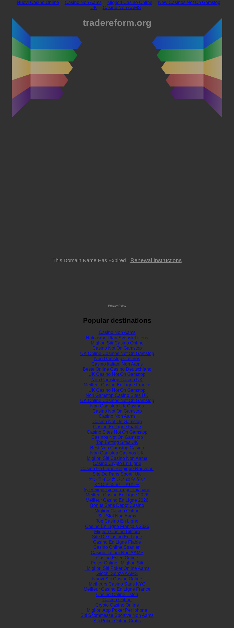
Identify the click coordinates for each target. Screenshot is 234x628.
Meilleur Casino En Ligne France (117, 384)
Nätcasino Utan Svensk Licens (117, 337)
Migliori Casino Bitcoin (117, 531)
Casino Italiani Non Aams (117, 364)
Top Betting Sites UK (117, 442)
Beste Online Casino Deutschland (117, 369)
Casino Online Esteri (117, 594)
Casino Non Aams (117, 332)
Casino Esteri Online (117, 557)
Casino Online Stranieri (117, 547)
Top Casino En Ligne (117, 521)
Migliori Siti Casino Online (117, 342)
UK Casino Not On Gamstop (117, 374)
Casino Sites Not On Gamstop (117, 432)
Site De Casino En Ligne (117, 536)
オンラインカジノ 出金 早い (117, 479)
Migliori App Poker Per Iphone (117, 610)
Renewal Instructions (156, 260)
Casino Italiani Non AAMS (117, 552)
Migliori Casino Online (117, 510)
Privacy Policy (117, 305)
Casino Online (117, 599)
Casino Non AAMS (122, 7)
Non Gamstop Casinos (117, 358)
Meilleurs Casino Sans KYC (117, 584)
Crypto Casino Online (117, 605)
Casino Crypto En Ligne (117, 463)
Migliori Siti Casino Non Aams (117, 458)
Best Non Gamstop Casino (117, 447)
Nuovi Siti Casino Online (117, 578)
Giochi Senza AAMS (117, 573)
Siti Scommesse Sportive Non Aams (117, 615)
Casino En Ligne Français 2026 (117, 526)
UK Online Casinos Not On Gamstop (117, 353)
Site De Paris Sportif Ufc (117, 474)
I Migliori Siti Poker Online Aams (117, 568)
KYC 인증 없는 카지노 (117, 484)
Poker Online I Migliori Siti (117, 562)
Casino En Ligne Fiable (117, 426)
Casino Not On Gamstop (117, 348)
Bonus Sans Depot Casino (117, 505)
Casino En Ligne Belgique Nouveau (117, 468)
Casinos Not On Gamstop (117, 437)
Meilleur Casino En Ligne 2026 (117, 494)
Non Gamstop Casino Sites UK (117, 395)
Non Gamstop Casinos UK (117, 452)
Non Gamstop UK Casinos (117, 405)
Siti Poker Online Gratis (117, 620)
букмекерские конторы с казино (117, 489)
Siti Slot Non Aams (117, 515)
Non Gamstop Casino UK (117, 379)
